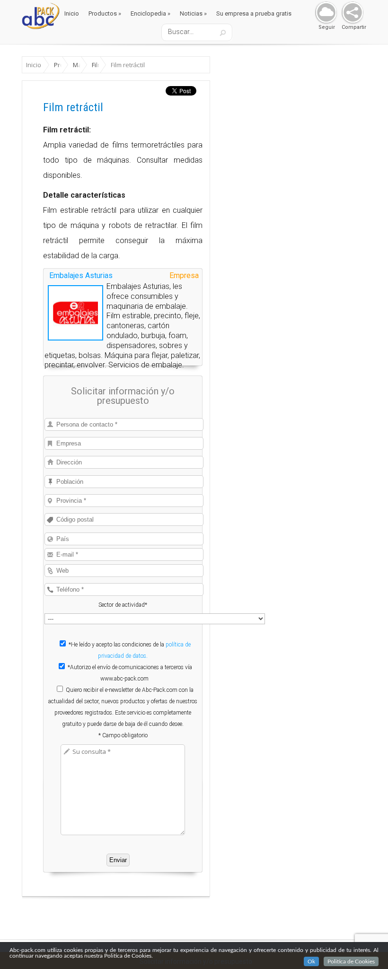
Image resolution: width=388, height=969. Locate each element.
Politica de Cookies (351, 961)
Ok (311, 961)
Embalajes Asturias (81, 275)
